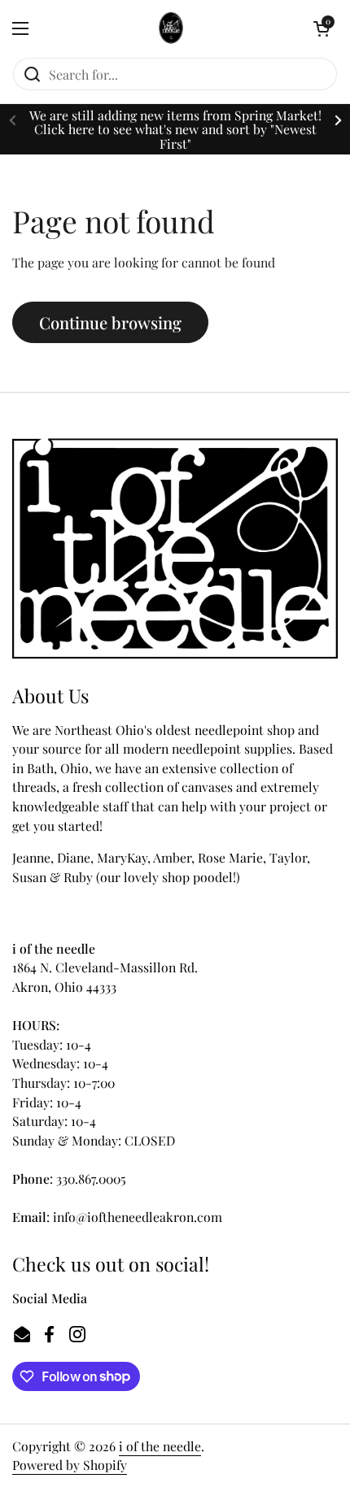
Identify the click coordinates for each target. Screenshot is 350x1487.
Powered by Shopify (69, 1464)
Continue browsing (110, 322)
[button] (321, 28)
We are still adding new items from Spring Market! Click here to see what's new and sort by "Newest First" (175, 129)
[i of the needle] (171, 28)
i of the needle (160, 1445)
